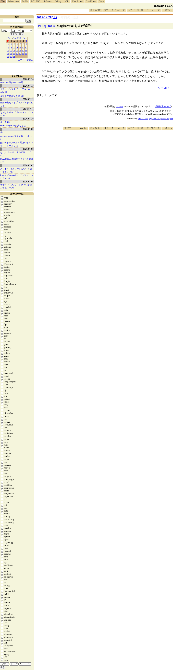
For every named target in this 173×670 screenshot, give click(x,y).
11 (17, 47)
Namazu (119, 106)
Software (48, 1)
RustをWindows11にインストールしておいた (16, 177)
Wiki (67, 1)
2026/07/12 (28, 99)
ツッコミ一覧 (153, 10)
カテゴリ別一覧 (135, 10)
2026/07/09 (28, 129)
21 (26, 50)
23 (11, 53)
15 (8, 50)
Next (25, 38)
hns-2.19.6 (143, 118)
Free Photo (91, 1)
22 (8, 53)
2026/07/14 (28, 79)
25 (17, 53)
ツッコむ (163, 87)
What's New (13, 1)
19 (20, 50)
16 (11, 50)
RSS (106, 10)
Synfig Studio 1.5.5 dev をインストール (16, 114)
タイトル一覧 (118, 10)
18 (17, 50)
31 (14, 56)
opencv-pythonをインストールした (16, 137)
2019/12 (17, 38)
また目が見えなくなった (12, 96)
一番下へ (167, 10)
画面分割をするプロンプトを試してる (16, 104)
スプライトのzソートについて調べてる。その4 (16, 170)
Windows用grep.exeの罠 (11, 82)
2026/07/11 (28, 109)
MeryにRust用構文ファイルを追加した (16, 160)
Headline (83, 128)
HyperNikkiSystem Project (161, 118)
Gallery (58, 1)
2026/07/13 (28, 86)
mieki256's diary (163, 5)
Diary (101, 1)
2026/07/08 (28, 149)
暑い (2, 132)
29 (8, 56)
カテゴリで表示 (25, 60)
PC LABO (35, 1)
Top (3, 1)
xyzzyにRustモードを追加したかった (16, 154)
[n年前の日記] (68, 17)
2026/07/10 (28, 118)
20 (23, 50)
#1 (40, 26)
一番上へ (167, 128)
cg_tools (49, 26)
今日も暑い (5, 122)
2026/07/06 (28, 181)
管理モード (70, 128)
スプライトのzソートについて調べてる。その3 (16, 186)
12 (20, 47)
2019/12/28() (46, 17)
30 (11, 56)
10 (14, 47)
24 (14, 53)
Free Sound (77, 1)
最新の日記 (95, 10)
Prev (10, 38)
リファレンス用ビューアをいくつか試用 (16, 90)
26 (20, 53)
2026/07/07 (28, 165)
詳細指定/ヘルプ (163, 106)
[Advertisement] (111, 140)
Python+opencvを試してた (13, 125)
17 (14, 50)
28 (26, 53)
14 (26, 47)
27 (23, 53)
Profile (25, 1)
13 (23, 47)
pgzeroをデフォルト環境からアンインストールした (16, 144)
